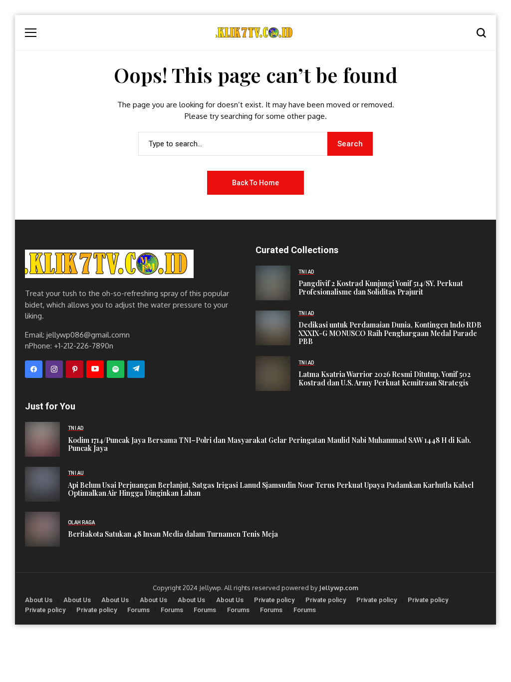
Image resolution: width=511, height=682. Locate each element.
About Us (38, 600)
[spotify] (115, 369)
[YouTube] (95, 369)
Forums (138, 610)
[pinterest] (74, 369)
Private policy (274, 600)
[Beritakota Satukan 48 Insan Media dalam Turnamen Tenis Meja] (42, 529)
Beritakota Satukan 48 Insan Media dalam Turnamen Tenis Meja (173, 534)
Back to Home (255, 183)
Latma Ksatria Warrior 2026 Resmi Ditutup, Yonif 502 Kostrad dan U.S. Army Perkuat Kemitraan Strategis (384, 378)
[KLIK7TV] (109, 264)
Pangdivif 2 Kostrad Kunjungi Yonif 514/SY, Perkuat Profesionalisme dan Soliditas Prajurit (380, 288)
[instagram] (54, 369)
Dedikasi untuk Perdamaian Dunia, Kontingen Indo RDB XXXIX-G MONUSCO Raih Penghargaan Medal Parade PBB (390, 333)
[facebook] (33, 369)
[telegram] (136, 369)
